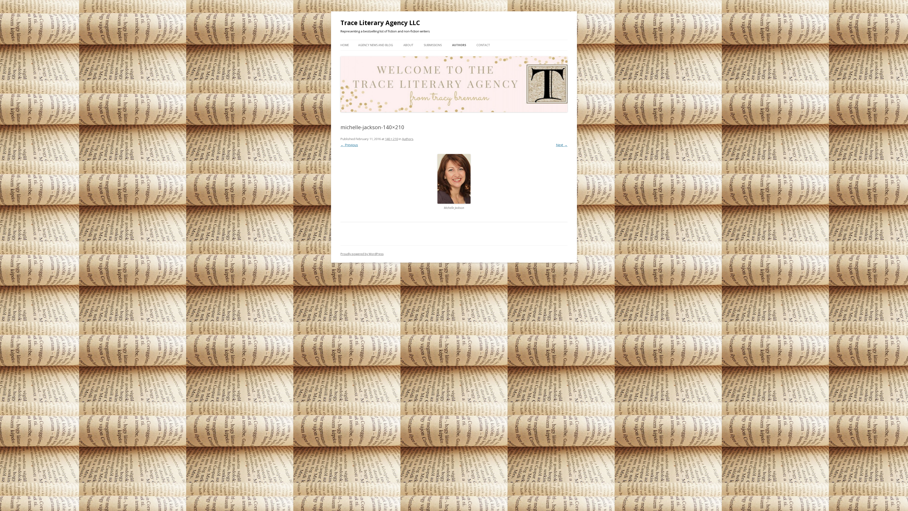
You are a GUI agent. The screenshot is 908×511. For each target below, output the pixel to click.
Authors (459, 45)
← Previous (349, 145)
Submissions (433, 45)
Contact (483, 45)
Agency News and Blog (375, 45)
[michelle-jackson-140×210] (454, 179)
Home (344, 45)
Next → (562, 145)
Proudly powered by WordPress (362, 254)
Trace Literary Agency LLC (380, 22)
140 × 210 (391, 139)
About (408, 45)
